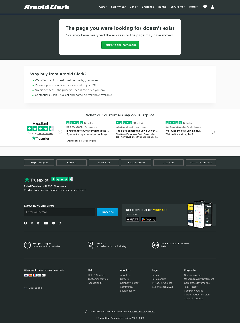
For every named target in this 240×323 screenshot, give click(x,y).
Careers (71, 162)
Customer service (98, 279)
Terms (155, 275)
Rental (162, 6)
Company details (193, 290)
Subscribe (107, 212)
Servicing (176, 6)
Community (126, 286)
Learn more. (79, 190)
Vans (133, 6)
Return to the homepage (120, 44)
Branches (148, 6)
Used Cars (168, 162)
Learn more (132, 214)
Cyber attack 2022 (162, 286)
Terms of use (159, 279)
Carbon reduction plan (197, 294)
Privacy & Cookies (162, 283)
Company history (129, 283)
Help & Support (39, 162)
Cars (102, 6)
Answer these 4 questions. (142, 311)
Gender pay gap (193, 275)
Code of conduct (193, 298)
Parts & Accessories (201, 162)
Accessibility (95, 283)
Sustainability (128, 290)
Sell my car (118, 6)
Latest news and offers (39, 205)
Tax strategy (191, 286)
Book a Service (136, 162)
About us (125, 275)
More (192, 6)
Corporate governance (197, 283)
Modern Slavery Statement (199, 279)
